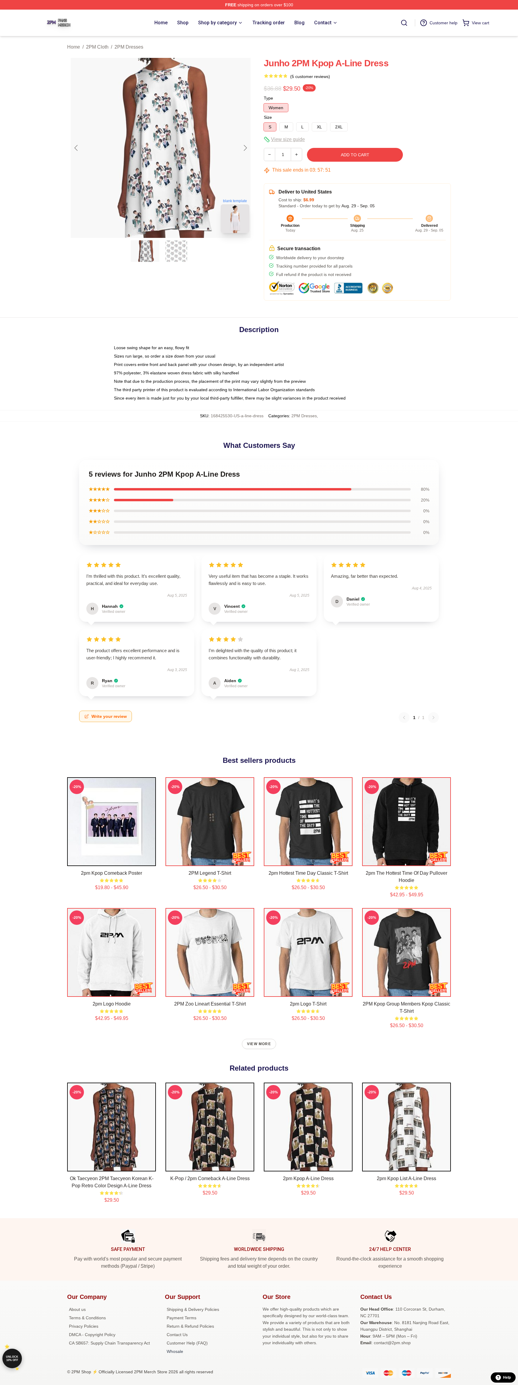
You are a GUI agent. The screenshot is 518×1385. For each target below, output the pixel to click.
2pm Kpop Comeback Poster (111, 873)
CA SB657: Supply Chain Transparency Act (109, 1343)
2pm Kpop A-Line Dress (308, 1178)
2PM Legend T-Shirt (210, 873)
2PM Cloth (97, 46)
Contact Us (177, 1334)
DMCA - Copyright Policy (92, 1334)
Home (73, 46)
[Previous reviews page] (404, 717)
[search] (404, 23)
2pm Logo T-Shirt (308, 1003)
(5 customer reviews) (310, 76)
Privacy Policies (83, 1326)
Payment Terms (181, 1317)
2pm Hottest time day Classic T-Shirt (308, 873)
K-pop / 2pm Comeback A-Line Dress (210, 1178)
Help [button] (507, 1377)
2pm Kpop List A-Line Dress (406, 1178)
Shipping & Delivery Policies (193, 1309)
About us (77, 1309)
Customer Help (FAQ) (187, 1343)
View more (259, 1044)
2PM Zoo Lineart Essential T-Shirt (210, 1003)
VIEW (111, 860)
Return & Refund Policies (190, 1326)
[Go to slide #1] (145, 251)
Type (268, 98)
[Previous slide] (76, 148)
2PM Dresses (129, 46)
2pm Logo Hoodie (112, 1003)
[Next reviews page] (433, 717)
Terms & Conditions (87, 1317)
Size (268, 117)
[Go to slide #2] (176, 251)
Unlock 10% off (12, 1358)
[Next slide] (245, 148)
